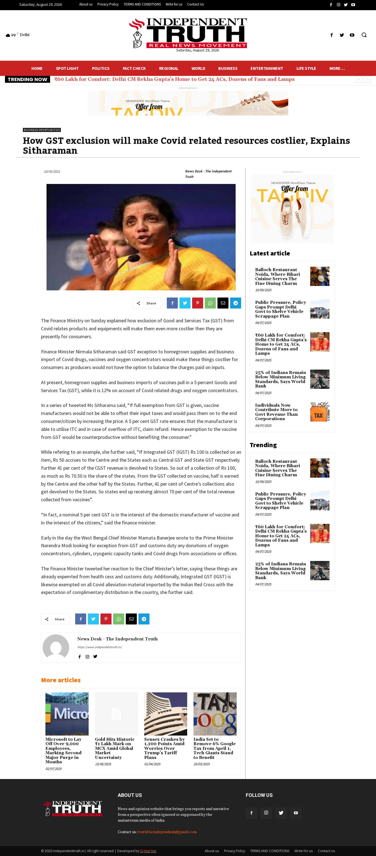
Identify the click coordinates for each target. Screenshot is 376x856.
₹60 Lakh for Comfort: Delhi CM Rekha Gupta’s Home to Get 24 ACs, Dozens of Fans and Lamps (281, 344)
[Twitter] (281, 813)
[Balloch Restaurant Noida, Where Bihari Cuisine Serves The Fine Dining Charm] (319, 276)
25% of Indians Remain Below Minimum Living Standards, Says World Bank (150, 79)
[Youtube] (295, 813)
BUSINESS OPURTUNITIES (42, 130)
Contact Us (326, 851)
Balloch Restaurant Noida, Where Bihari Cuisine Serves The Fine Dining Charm (277, 276)
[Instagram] (266, 813)
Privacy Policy (234, 851)
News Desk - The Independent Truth (208, 174)
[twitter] (95, 656)
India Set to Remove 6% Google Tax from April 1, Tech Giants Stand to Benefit (215, 748)
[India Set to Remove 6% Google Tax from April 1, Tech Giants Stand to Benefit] (215, 713)
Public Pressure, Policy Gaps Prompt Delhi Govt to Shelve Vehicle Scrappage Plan (280, 309)
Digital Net (148, 851)
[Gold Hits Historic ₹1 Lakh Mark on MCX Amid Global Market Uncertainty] (116, 713)
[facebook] (79, 656)
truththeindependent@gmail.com (167, 832)
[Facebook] (251, 813)
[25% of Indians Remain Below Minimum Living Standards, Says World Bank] (319, 379)
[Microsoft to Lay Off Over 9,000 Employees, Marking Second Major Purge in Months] (66, 713)
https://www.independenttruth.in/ (99, 647)
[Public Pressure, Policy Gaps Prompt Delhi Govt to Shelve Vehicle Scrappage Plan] (319, 309)
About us (212, 851)
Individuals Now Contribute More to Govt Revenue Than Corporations (276, 412)
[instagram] (87, 656)
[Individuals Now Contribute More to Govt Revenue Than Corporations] (319, 412)
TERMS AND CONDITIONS (269, 851)
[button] (363, 35)
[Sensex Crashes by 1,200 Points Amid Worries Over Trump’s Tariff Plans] (165, 713)
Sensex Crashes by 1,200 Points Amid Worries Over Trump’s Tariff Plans (164, 748)
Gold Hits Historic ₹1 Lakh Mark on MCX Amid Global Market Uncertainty (115, 748)
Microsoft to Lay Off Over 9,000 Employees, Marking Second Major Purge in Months (63, 751)
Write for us (304, 851)
